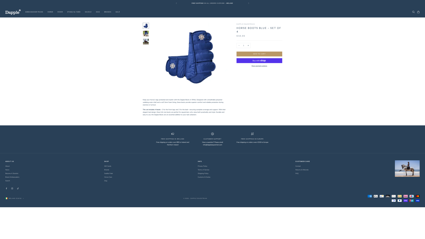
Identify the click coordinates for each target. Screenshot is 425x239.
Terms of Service (203, 170)
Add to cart (259, 54)
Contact (298, 166)
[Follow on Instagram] (12, 188)
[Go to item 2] (146, 34)
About (7, 166)
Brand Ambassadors (12, 177)
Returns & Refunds (302, 170)
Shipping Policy (203, 173)
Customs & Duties (204, 177)
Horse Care (108, 177)
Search (7, 181)
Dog (105, 181)
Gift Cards (107, 166)
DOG (98, 12)
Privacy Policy (202, 166)
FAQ (296, 173)
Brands (106, 170)
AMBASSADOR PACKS (34, 12)
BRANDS (107, 12)
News (7, 170)
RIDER (60, 12)
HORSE (50, 12)
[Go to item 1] (146, 26)
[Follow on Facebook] (6, 188)
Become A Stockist (11, 173)
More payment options (259, 66)
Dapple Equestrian (246, 24)
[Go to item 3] (146, 42)
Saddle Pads (108, 173)
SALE (118, 12)
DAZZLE (88, 12)
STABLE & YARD (74, 12)
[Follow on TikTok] (18, 188)
